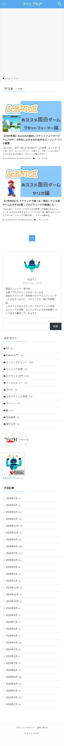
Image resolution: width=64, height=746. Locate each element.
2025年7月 (14, 553)
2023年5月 (14, 677)
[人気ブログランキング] (14, 474)
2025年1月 (13, 581)
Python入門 (14, 355)
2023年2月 (14, 697)
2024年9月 (13, 608)
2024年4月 (13, 635)
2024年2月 (13, 649)
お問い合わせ (42, 727)
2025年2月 (13, 574)
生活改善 (12, 417)
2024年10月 (14, 601)
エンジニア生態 (17, 369)
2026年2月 (14, 512)
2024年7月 (13, 622)
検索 (55, 326)
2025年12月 (14, 526)
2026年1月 (14, 519)
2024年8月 (13, 615)
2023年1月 (13, 704)
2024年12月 (14, 587)
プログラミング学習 (19, 396)
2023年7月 (13, 663)
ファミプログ (32, 4)
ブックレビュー (17, 383)
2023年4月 (14, 684)
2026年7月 (13, 498)
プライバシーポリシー (25, 727)
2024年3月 (14, 642)
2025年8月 (14, 546)
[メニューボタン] (4, 4)
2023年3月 (13, 690)
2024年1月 (13, 656)
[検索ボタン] (60, 4)
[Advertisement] (32, 43)
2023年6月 (13, 670)
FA (10, 348)
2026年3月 (13, 505)
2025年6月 (14, 560)
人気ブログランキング (13, 478)
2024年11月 (14, 594)
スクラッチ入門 (17, 376)
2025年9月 (14, 539)
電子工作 (12, 424)
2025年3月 (13, 567)
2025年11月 (14, 532)
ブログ (11, 389)
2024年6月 (13, 629)
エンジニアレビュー (19, 362)
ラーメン (13, 403)
